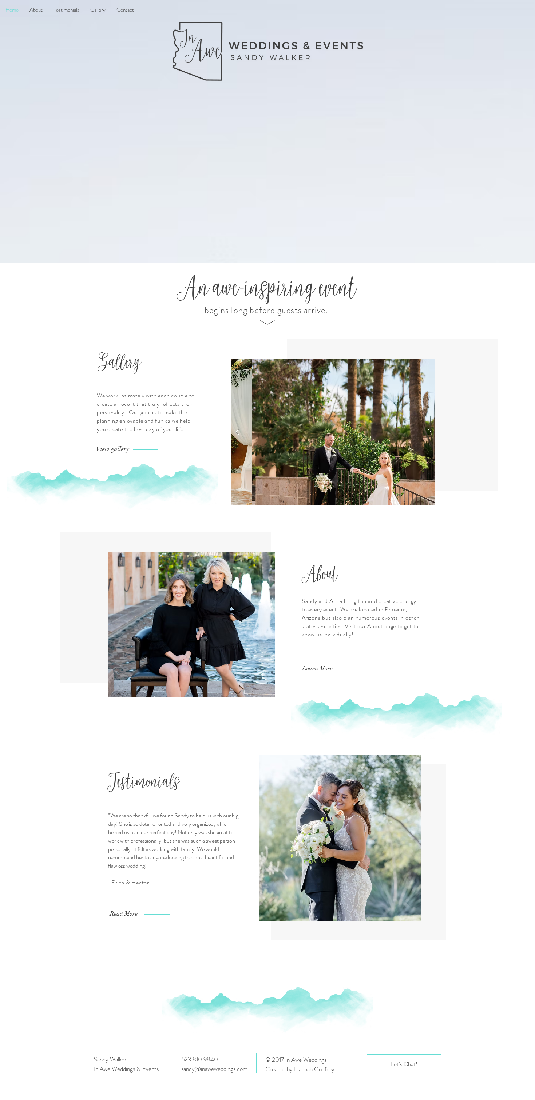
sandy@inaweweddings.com (214, 1068)
